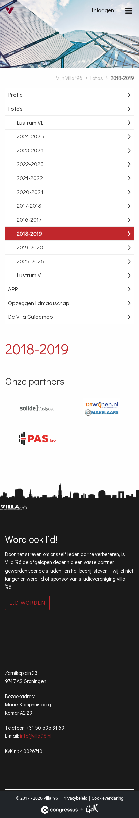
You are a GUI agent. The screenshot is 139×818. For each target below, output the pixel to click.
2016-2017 (29, 219)
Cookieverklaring (107, 798)
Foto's (96, 77)
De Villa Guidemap (30, 316)
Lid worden (27, 602)
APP (13, 289)
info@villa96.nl (35, 735)
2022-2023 (30, 164)
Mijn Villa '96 (69, 77)
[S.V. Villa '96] (12, 15)
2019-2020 (30, 247)
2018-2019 (29, 233)
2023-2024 (30, 150)
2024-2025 (30, 136)
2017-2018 (29, 205)
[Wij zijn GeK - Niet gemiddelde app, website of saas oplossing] (92, 809)
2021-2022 (30, 178)
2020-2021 (30, 192)
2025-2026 (30, 261)
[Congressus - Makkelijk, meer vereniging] (59, 810)
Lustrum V (29, 275)
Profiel (16, 94)
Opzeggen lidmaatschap (39, 303)
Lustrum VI (30, 122)
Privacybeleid (74, 798)
